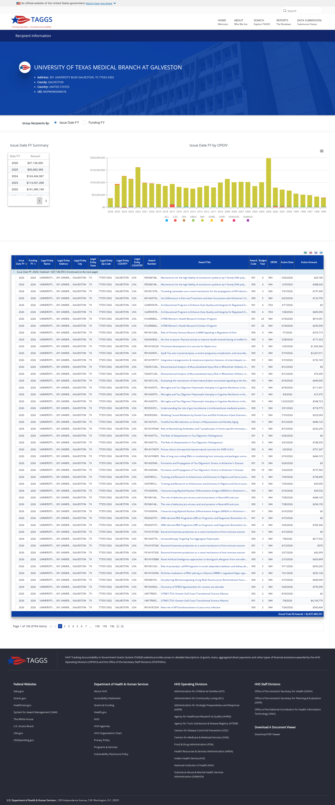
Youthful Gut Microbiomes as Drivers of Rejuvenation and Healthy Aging (199, 422)
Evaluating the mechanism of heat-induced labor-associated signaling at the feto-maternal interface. (215, 380)
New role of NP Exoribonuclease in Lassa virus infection (190, 607)
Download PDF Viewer (267, 734)
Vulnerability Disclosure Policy (111, 754)
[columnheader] (15, 156)
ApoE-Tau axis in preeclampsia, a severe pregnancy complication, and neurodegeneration (209, 353)
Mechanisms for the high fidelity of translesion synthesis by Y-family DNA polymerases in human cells (215, 277)
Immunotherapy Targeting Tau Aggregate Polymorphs (190, 538)
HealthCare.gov (22, 705)
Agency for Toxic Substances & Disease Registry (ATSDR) (206, 723)
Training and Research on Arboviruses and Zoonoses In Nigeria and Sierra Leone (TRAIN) (208, 477)
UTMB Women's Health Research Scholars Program (189, 318)
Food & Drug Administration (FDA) (193, 744)
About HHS (100, 691)
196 (112, 626)
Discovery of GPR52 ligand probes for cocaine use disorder (192, 586)
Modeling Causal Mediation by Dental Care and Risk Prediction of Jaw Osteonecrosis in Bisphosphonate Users (220, 415)
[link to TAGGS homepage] (47, 20)
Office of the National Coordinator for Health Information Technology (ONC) (288, 711)
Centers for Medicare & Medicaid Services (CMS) (201, 737)
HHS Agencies (102, 726)
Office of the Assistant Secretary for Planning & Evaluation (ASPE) (288, 700)
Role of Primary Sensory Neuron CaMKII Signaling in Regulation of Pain (199, 332)
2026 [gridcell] (15, 163)
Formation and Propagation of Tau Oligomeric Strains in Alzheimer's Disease (202, 463)
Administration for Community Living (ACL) (199, 698)
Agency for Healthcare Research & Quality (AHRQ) (202, 716)
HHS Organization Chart (108, 733)
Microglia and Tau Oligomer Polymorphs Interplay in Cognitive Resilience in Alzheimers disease (212, 387)
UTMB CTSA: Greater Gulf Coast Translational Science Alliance (194, 593)
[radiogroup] (130, 122)
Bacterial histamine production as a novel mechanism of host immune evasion (203, 531)
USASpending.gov (24, 740)
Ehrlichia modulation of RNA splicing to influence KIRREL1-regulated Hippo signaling (205, 573)
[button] (285, 10)
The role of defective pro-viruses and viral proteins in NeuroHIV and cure (200, 497)
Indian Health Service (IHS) (189, 758)
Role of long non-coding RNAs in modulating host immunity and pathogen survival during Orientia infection (218, 456)
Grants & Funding (104, 705)
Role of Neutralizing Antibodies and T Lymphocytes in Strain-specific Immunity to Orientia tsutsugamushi (217, 428)
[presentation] (167, 445)
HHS (96, 719)
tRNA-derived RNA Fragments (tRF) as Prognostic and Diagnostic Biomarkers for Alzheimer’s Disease (215, 518)
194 (97, 626)
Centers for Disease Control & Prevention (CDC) (201, 730)
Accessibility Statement (107, 698)
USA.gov (18, 733)
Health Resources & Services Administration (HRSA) (203, 751)
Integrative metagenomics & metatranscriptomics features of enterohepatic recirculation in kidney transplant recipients (225, 360)
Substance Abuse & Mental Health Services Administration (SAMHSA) (198, 774)
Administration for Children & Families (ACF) (199, 691)
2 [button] (46, 201)
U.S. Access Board (24, 726)
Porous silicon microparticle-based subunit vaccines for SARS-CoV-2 (197, 449)
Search (292, 11)
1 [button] (39, 201)
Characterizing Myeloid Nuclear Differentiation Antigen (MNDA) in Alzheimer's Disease (208, 490)
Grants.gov (20, 698)
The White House (23, 719)
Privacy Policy (102, 740)
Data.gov (19, 691)
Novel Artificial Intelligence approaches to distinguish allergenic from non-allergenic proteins (211, 559)
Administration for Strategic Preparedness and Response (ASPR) (206, 707)
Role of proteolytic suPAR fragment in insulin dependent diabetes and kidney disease (206, 566)
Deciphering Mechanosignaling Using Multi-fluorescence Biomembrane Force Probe (206, 580)
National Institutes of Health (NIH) (194, 765)
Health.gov (100, 712)
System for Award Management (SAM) (35, 712)
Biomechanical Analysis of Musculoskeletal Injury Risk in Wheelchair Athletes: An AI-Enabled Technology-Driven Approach (226, 366)
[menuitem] (305, 252)
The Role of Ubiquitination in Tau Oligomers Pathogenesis (192, 435)
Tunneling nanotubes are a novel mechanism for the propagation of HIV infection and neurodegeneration (217, 291)
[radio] (66, 122)
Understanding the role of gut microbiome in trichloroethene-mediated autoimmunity (207, 408)
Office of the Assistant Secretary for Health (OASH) (284, 691)
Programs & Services (105, 747)
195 (104, 626)
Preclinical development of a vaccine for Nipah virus (189, 346)
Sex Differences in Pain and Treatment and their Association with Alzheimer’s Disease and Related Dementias (220, 298)
